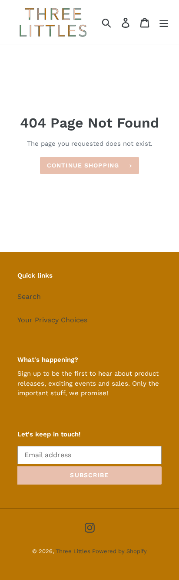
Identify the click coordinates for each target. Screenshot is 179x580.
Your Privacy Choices (52, 320)
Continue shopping (83, 165)
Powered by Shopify (119, 551)
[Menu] (163, 22)
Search (29, 296)
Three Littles (74, 551)
